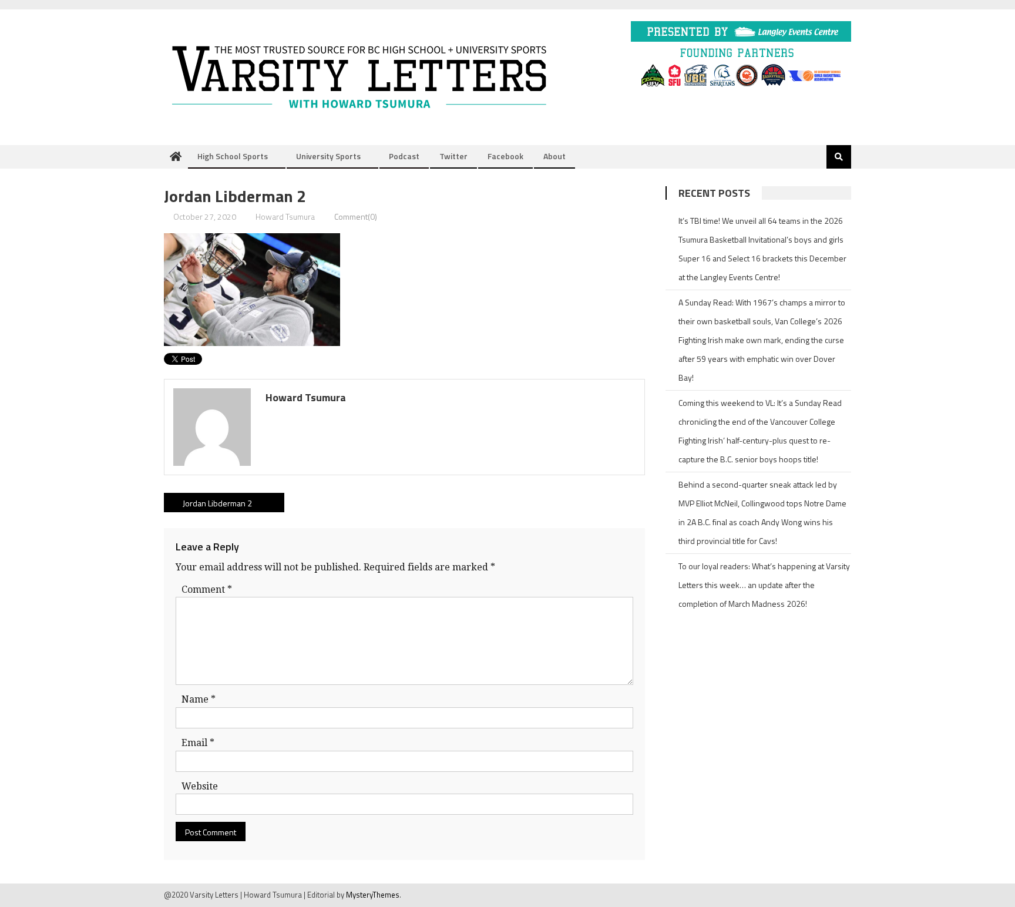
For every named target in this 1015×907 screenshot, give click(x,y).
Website (200, 786)
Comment (207, 589)
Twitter (453, 156)
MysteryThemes (372, 895)
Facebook (505, 156)
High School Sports (232, 156)
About (554, 156)
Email (198, 742)
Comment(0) (355, 216)
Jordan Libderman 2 (217, 503)
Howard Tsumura (285, 216)
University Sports (328, 156)
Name (199, 699)
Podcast (404, 156)
